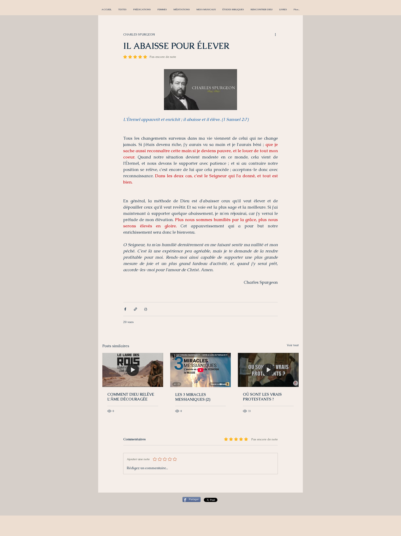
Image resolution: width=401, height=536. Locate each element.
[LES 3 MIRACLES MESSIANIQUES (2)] (200, 370)
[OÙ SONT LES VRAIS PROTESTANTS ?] (268, 370)
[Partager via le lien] (135, 309)
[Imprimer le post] (146, 309)
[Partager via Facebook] (125, 309)
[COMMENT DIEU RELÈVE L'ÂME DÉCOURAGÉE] (132, 370)
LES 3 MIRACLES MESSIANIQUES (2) (192, 397)
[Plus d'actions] (275, 34)
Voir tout (293, 345)
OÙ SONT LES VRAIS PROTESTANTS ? (262, 397)
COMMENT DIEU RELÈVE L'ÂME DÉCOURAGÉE (130, 397)
